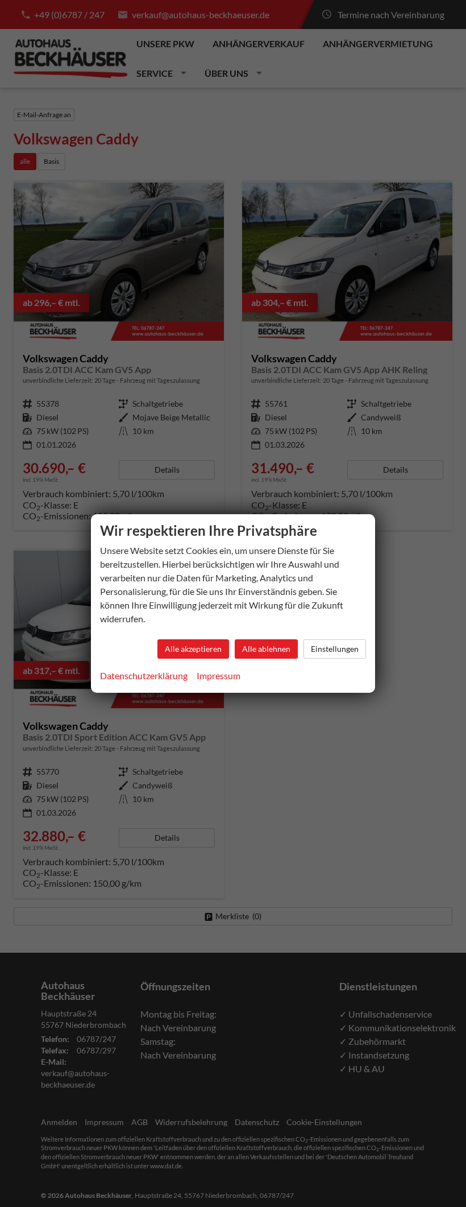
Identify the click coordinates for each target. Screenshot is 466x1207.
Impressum (218, 675)
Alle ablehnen (266, 649)
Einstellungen (335, 649)
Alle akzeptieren (193, 649)
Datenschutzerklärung (144, 675)
